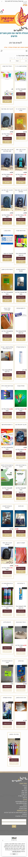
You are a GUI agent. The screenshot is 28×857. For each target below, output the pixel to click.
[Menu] (27, 51)
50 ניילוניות (20, 506)
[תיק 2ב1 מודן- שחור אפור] (7, 130)
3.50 (11, 529)
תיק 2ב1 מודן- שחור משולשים (7, 543)
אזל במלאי (11, 547)
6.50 (11, 447)
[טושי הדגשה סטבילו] (20, 247)
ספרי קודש (24, 792)
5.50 (11, 606)
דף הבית (25, 785)
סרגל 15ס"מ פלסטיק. (21, 697)
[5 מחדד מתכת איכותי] (20, 639)
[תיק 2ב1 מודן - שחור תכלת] (20, 170)
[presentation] (1, 1)
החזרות (25, 805)
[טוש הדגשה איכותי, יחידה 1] (7, 399)
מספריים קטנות (20, 386)
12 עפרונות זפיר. (21, 583)
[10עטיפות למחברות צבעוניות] (7, 527)
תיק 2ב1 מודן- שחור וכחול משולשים (21, 190)
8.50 (11, 331)
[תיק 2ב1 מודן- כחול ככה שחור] (7, 211)
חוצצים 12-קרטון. (21, 543)
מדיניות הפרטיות (16, 851)
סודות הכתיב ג (7, 230)
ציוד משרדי (24, 794)
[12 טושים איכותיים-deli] (7, 445)
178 (11, 134)
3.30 (25, 292)
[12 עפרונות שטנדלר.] (20, 363)
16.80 (24, 253)
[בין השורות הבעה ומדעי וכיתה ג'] (20, 485)
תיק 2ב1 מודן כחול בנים (20, 424)
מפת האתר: (23, 783)
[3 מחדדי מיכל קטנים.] (7, 79)
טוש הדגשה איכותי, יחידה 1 (7, 386)
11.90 (25, 370)
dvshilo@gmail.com (21, 801)
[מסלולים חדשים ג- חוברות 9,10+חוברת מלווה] (7, 360)
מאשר (14, 854)
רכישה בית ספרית (22, 796)
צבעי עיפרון (20, 661)
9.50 (17, 529)
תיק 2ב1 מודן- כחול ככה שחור (7, 190)
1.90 (25, 409)
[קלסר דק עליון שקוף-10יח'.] (7, 329)
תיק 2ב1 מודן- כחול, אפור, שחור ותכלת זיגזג (7, 150)
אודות (25, 789)
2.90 (11, 409)
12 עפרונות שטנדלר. (21, 347)
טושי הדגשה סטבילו (20, 230)
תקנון (25, 787)
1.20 (25, 720)
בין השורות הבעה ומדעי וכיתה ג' (20, 465)
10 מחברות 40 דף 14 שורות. (7, 661)
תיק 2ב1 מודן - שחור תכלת (21, 150)
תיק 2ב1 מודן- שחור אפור (7, 109)
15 (12, 645)
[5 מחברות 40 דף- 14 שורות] (20, 130)
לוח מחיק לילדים (7, 622)
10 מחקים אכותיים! (20, 308)
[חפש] (1, 51)
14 (12, 684)
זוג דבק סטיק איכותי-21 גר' (7, 584)
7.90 (25, 684)
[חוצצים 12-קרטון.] (20, 563)
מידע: (25, 800)
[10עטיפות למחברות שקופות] (20, 290)
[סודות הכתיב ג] (7, 244)
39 (12, 253)
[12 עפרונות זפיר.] (20, 600)
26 (2, 235)
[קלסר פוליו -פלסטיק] (13, 755)
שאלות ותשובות (23, 808)
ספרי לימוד (24, 791)
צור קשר (25, 798)
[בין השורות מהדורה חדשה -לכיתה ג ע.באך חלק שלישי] (7, 485)
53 (25, 89)
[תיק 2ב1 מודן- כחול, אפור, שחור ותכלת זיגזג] (7, 170)
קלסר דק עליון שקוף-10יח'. (7, 309)
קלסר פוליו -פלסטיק (14, 734)
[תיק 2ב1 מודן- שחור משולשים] (7, 563)
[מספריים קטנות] (20, 406)
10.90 (24, 331)
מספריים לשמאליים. (7, 697)
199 (12, 132)
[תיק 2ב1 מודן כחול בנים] (20, 445)
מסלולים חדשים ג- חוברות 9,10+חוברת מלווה (7, 347)
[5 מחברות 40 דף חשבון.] (7, 290)
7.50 (11, 720)
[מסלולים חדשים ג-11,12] (20, 81)
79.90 (10, 370)
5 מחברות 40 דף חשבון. (7, 269)
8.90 (25, 132)
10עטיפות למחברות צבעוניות (7, 506)
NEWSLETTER (22, 810)
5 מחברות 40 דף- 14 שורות (21, 109)
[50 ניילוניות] (20, 527)
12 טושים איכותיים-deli (7, 424)
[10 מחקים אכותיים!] (20, 317)
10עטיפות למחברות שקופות (21, 270)
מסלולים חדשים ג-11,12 (21, 66)
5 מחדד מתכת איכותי (21, 622)
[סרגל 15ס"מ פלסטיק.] (20, 711)
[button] (21, 97)
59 (25, 488)
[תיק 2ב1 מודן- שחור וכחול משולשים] (20, 211)
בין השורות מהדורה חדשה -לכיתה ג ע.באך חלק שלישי (7, 466)
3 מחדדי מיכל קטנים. (7, 66)
